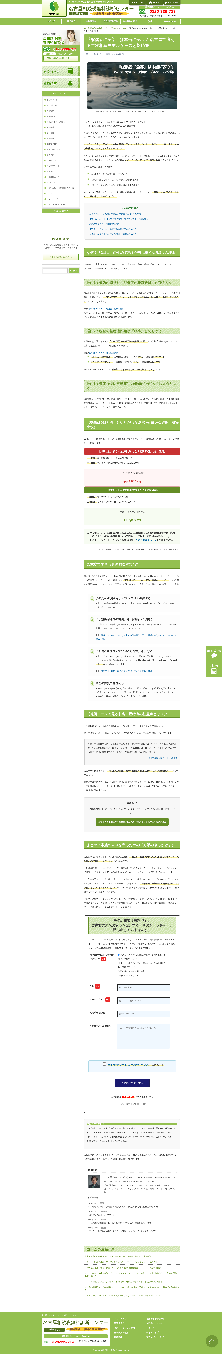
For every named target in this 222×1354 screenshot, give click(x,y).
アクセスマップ (53, 182)
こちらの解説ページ (146, 540)
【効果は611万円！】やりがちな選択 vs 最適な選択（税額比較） (119, 219)
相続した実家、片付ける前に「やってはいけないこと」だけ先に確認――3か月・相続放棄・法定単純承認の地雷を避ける (131, 1274)
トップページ (52, 100)
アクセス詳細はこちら (61, 257)
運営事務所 (51, 116)
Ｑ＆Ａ (49, 193)
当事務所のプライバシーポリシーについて (130, 1064)
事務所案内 (119, 1323)
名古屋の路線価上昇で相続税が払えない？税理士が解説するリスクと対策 (132, 822)
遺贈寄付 (50, 138)
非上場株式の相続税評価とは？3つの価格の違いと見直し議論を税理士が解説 (120, 1223)
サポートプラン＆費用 (124, 1328)
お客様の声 (51, 160)
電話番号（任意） (98, 1012)
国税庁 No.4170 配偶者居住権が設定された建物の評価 (126, 671)
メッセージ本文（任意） (101, 1026)
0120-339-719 (128, 1097)
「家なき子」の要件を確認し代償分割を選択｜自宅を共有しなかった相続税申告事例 (123, 1207)
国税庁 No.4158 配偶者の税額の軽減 (106, 309)
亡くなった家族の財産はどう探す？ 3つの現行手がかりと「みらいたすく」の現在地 (123, 1231)
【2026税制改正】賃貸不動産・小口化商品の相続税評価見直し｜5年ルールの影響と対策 (123, 1268)
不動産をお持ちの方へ (56, 122)
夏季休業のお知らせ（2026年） (102, 1215)
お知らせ (104, 1211)
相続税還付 (51, 127)
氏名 (94, 986)
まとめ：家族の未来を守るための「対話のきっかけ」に (115, 234)
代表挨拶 (50, 171)
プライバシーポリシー (56, 205)
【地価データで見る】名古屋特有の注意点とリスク (112, 229)
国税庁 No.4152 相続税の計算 (103, 353)
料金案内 (50, 111)
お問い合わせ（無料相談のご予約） (61, 188)
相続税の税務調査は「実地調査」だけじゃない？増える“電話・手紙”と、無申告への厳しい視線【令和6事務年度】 (132, 1288)
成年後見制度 (52, 144)
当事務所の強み (53, 177)
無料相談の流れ (53, 105)
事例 (101, 1203)
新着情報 (118, 1337)
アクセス (150, 1328)
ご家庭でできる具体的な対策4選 (104, 224)
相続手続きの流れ (54, 149)
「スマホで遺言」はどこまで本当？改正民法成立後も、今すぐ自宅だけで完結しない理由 (123, 1282)
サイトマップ (52, 199)
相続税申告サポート (55, 166)
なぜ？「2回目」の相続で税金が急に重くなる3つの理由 (115, 214)
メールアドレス (99, 999)
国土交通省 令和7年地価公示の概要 (163, 758)
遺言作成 (50, 133)
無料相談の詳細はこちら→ (61, 58)
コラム (103, 1219)
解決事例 (50, 155)
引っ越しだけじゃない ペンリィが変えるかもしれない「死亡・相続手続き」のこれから (122, 1295)
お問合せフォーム (154, 1323)
